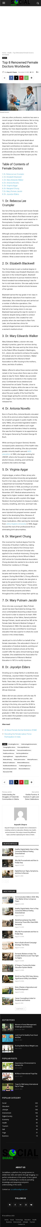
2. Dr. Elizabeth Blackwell (12, 177)
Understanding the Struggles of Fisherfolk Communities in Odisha (10, 797)
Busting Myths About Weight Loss (26, 1046)
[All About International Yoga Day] (7, 1076)
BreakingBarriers (14, 744)
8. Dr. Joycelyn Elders (10, 194)
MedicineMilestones (23, 762)
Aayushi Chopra (12, 72)
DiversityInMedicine (23, 747)
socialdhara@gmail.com (19, 1189)
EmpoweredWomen (9, 750)
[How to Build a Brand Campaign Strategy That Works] (7, 945)
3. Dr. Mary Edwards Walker (12, 180)
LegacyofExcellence (21, 756)
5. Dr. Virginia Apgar (10, 186)
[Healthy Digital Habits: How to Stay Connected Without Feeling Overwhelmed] (7, 852)
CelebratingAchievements (29, 744)
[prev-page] (3, 881)
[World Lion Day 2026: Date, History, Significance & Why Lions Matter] (7, 979)
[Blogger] (10, 1205)
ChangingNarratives (9, 747)
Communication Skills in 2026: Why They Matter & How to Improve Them (27, 899)
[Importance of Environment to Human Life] (7, 1066)
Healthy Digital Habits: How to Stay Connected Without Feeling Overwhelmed (26, 851)
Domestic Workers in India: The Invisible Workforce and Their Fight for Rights (27, 956)
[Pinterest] (21, 78)
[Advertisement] (20, 27)
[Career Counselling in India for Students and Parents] (7, 1001)
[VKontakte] (31, 1205)
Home (4, 53)
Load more (19, 1009)
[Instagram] (26, 1205)
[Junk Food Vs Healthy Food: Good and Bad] (7, 1038)
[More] (31, 78)
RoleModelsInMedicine (10, 765)
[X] (16, 78)
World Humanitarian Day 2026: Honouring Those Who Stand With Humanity (26, 922)
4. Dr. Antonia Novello (10, 183)
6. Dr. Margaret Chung (10, 188)
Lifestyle (5, 855)
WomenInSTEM (7, 772)
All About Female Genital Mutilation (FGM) (20, 730)
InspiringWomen (8, 756)
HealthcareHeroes (8, 753)
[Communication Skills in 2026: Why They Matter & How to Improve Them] (7, 900)
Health (9, 53)
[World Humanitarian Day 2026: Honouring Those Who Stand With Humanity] (7, 923)
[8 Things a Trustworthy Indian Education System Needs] (7, 968)
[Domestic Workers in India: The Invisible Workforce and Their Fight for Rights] (7, 956)
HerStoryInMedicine (22, 753)
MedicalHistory (7, 759)
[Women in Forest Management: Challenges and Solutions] (7, 1027)
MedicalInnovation (19, 759)
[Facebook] (11, 78)
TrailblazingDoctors (25, 765)
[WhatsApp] (26, 78)
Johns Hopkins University (16, 524)
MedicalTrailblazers (9, 762)
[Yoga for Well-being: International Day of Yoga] (7, 1087)
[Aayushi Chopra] (3, 72)
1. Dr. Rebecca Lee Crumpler (13, 174)
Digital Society (7, 877)
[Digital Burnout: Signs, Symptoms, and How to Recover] (7, 874)
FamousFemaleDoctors (24, 750)
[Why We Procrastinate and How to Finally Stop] (7, 863)
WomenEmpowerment (10, 768)
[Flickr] (20, 1205)
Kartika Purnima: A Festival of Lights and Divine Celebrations (31, 797)
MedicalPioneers (32, 759)
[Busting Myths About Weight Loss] (7, 1048)
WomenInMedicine (24, 768)
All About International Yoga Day (26, 1073)
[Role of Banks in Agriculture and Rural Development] (7, 990)
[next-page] (7, 881)
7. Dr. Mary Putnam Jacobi (12, 191)
